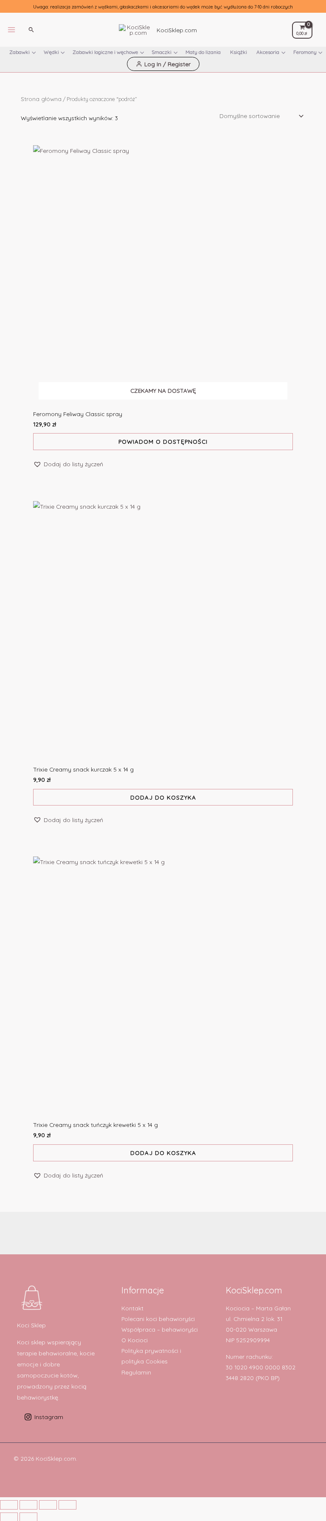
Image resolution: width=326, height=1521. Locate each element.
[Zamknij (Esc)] (67, 1505)
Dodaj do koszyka (163, 797)
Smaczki (161, 52)
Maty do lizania (203, 52)
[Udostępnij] (48, 1505)
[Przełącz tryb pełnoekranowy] (28, 1505)
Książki (238, 52)
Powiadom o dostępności (163, 441)
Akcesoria (267, 52)
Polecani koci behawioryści (158, 1318)
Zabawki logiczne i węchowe (105, 52)
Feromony (305, 52)
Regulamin (136, 1372)
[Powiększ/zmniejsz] (9, 1505)
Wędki (51, 52)
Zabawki (19, 52)
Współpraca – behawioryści (159, 1329)
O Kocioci (134, 1340)
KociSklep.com (177, 30)
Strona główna (41, 98)
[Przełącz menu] (33, 54)
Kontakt (132, 1308)
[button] (31, 29)
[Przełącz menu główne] (11, 30)
